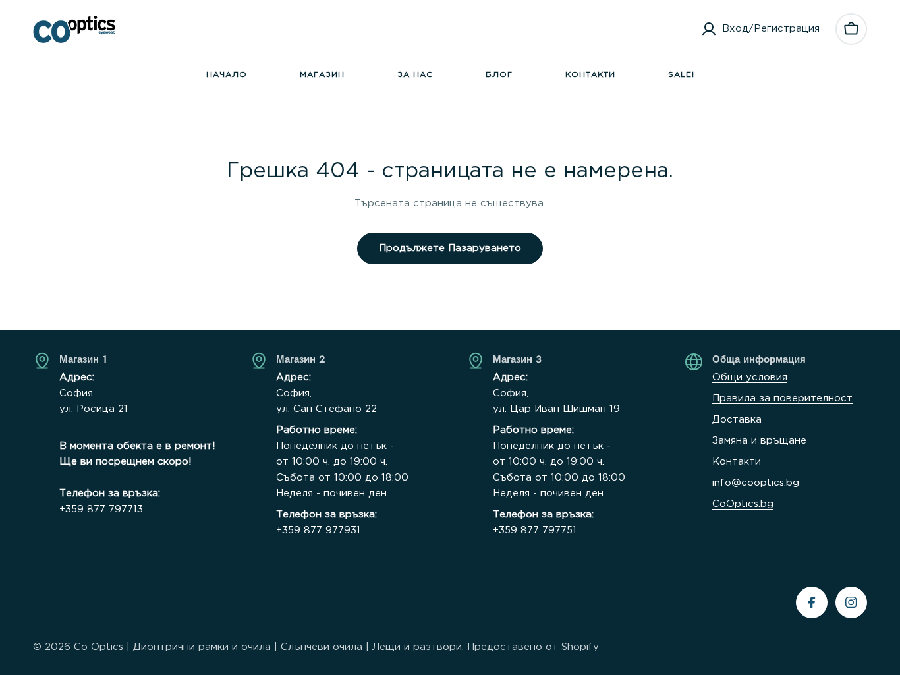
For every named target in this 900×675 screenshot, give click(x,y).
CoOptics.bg (742, 504)
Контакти (736, 461)
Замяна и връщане (759, 440)
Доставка (737, 419)
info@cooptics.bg (755, 483)
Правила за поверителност (782, 398)
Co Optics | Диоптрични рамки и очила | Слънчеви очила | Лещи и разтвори (268, 647)
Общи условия (749, 377)
